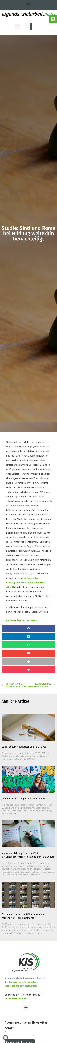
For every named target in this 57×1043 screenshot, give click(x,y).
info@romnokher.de (16, 573)
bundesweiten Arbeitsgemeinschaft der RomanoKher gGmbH (26, 582)
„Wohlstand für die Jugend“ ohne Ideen (23, 798)
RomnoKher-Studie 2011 (22, 505)
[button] (53, 19)
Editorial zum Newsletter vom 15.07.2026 (24, 746)
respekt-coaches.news (16, 998)
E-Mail (9, 1028)
